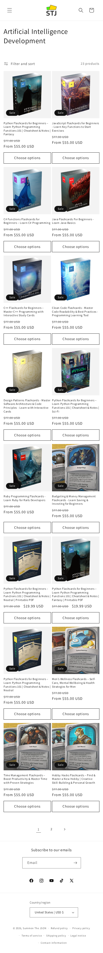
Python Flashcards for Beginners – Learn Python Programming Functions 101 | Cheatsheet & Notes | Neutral (27, 684)
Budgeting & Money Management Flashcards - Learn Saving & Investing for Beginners (74, 499)
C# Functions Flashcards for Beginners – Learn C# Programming (27, 221)
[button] (9, 10)
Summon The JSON (34, 928)
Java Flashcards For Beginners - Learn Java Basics (73, 221)
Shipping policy (56, 935)
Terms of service (32, 935)
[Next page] (64, 829)
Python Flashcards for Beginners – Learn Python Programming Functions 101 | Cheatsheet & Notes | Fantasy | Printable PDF (75, 594)
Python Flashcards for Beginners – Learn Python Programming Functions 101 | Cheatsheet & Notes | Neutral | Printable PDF (27, 594)
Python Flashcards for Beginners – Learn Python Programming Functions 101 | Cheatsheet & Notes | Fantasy (27, 128)
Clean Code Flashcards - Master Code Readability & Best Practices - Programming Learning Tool (75, 311)
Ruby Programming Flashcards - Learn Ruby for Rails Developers (25, 498)
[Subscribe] (75, 862)
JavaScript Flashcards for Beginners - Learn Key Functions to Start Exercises (75, 126)
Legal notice (78, 935)
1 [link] (39, 829)
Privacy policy (81, 928)
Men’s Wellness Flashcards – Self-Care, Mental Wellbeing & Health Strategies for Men (74, 682)
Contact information (54, 942)
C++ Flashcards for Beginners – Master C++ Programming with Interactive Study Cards (24, 311)
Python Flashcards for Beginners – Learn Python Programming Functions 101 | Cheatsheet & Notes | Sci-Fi (75, 405)
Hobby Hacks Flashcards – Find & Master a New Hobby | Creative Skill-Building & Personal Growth (74, 778)
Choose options (27, 157)
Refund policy (59, 928)
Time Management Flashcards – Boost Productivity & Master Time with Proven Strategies (25, 778)
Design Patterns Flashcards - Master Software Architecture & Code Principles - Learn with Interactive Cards (27, 405)
